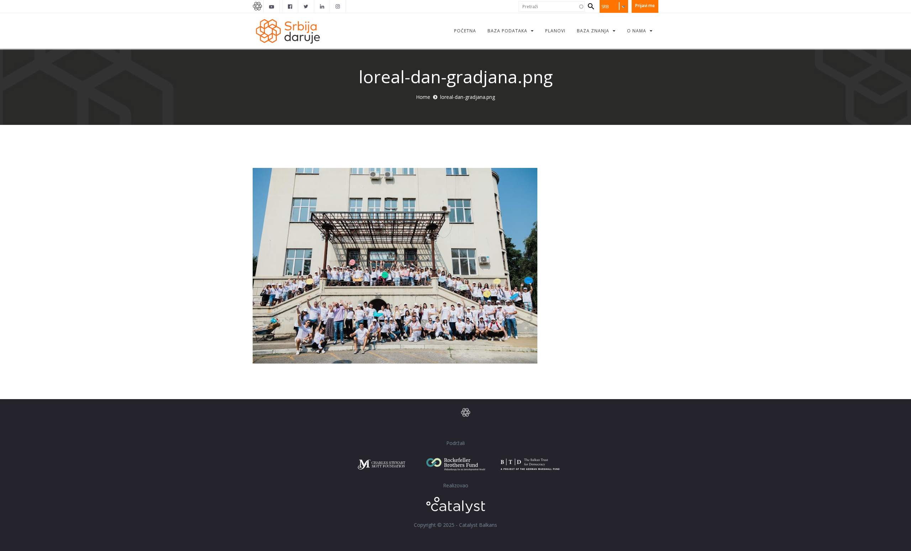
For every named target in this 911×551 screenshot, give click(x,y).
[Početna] (287, 30)
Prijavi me (645, 5)
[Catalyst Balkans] (290, 6)
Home (423, 97)
